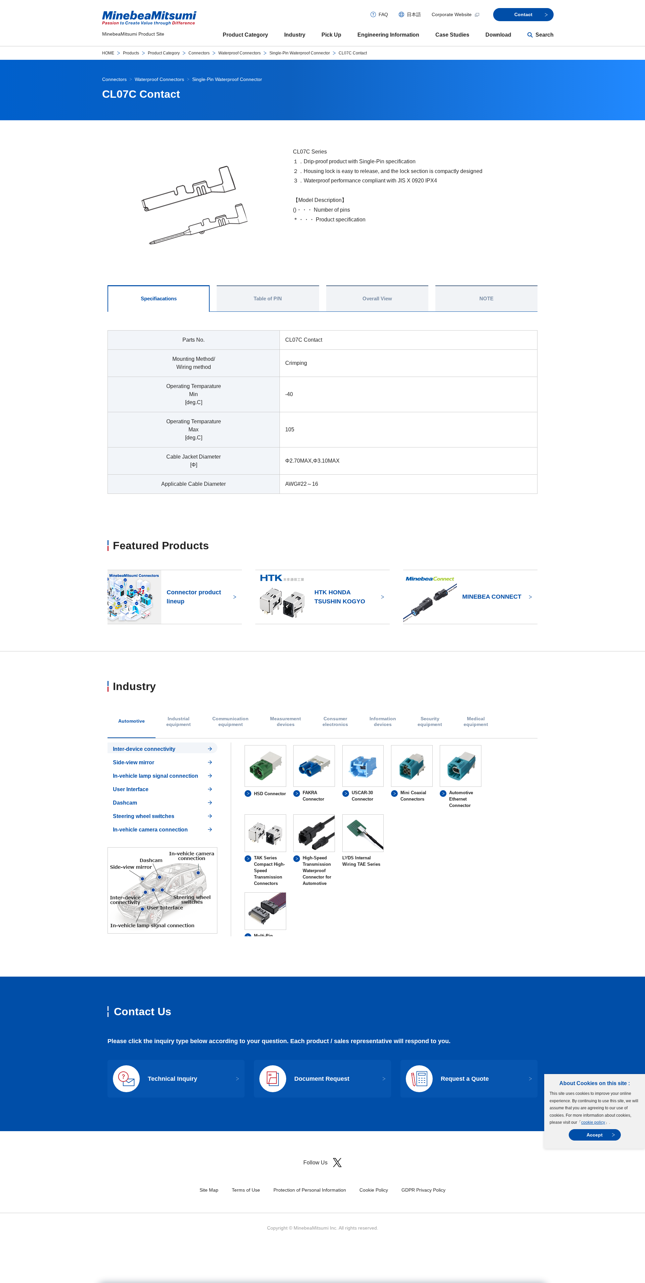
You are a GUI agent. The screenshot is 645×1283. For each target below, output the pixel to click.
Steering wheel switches (143, 816)
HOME (108, 53)
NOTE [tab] (486, 298)
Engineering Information (388, 35)
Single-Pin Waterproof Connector (299, 53)
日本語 (414, 14)
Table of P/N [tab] (268, 298)
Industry (294, 35)
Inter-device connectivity (144, 749)
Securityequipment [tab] (430, 721)
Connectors (199, 53)
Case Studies (452, 35)
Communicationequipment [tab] (230, 721)
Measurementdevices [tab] (285, 721)
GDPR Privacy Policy (423, 1190)
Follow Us (315, 1162)
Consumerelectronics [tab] (335, 721)
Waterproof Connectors (239, 53)
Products (131, 53)
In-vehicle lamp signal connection (155, 776)
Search (544, 35)
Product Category (245, 35)
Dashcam (125, 803)
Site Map (209, 1190)
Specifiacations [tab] (159, 298)
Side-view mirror (133, 762)
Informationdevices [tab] (383, 721)
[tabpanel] (323, 839)
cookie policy (593, 1122)
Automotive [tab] (131, 721)
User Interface (130, 789)
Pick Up (331, 35)
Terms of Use (246, 1190)
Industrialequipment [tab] (178, 721)
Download (498, 35)
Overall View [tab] (377, 298)
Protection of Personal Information (309, 1190)
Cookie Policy (373, 1190)
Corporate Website (452, 14)
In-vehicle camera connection (150, 829)
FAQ (383, 14)
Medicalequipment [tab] (476, 721)
